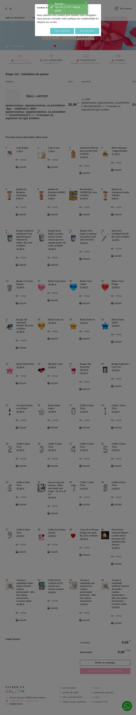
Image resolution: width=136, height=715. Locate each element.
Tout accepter (62, 31)
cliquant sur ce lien (47, 22)
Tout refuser (87, 31)
